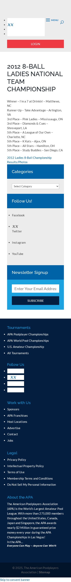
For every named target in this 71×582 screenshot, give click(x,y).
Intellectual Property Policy (25, 466)
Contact (12, 434)
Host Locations (17, 421)
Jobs (10, 440)
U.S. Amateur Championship (25, 346)
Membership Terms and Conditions (30, 478)
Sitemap (44, 572)
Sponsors (13, 409)
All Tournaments (18, 353)
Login (35, 44)
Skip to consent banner (15, 579)
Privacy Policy (16, 459)
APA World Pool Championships (28, 340)
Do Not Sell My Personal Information (31, 484)
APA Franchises (17, 415)
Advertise (13, 428)
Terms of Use (15, 472)
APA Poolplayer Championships (28, 334)
